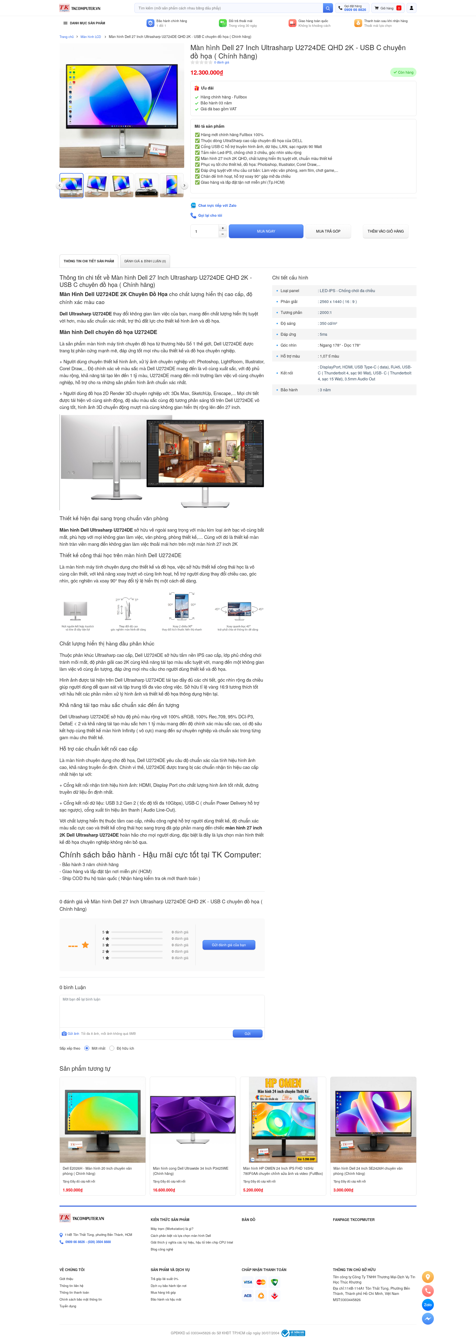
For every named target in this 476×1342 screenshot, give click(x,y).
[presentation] (59, 186)
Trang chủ (67, 36)
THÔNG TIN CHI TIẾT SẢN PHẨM (89, 261)
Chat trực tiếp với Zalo (217, 205)
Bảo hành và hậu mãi (166, 1299)
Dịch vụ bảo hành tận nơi (168, 1285)
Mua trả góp (328, 231)
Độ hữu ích (125, 1048)
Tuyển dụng (68, 1306)
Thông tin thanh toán (74, 1292)
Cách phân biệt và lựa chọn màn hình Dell (181, 1235)
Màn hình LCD (91, 36)
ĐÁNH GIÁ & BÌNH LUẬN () (145, 261)
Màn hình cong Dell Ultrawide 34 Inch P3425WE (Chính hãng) (190, 1171)
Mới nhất (98, 1048)
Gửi (247, 1033)
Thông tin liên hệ (71, 1285)
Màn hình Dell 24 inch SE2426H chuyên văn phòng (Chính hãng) (368, 1171)
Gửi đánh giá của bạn (229, 944)
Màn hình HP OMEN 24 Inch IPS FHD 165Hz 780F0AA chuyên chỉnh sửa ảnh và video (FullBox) (283, 1171)
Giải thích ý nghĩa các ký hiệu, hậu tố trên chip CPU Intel (192, 1242)
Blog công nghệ (162, 1249)
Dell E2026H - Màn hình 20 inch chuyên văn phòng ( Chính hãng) (97, 1171)
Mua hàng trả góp (163, 1292)
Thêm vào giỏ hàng (386, 231)
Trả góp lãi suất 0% (164, 1278)
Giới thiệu (66, 1278)
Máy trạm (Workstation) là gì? (172, 1228)
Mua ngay (266, 231)
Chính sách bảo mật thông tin (81, 1299)
